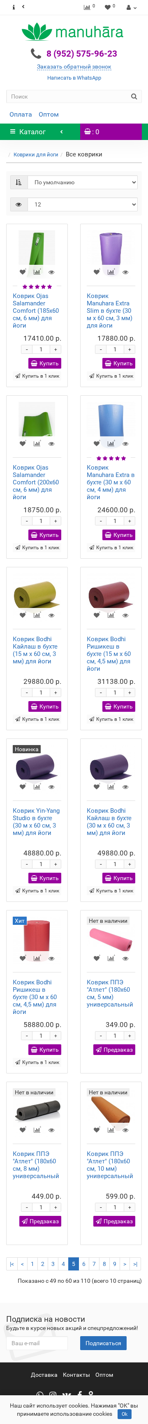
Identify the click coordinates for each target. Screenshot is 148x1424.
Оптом (49, 114)
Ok (124, 1414)
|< (12, 1264)
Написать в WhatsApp (74, 78)
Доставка (44, 1374)
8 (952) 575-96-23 (81, 54)
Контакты (76, 1374)
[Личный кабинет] (130, 7)
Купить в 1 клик (40, 376)
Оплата (20, 114)
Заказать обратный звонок (74, 66)
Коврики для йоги (36, 154)
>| (135, 1264)
